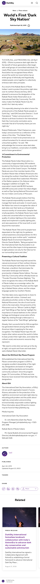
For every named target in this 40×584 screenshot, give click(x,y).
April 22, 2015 (18, 25)
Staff (10, 453)
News (14, 11)
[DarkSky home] (4, 581)
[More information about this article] (28, 25)
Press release (23, 11)
